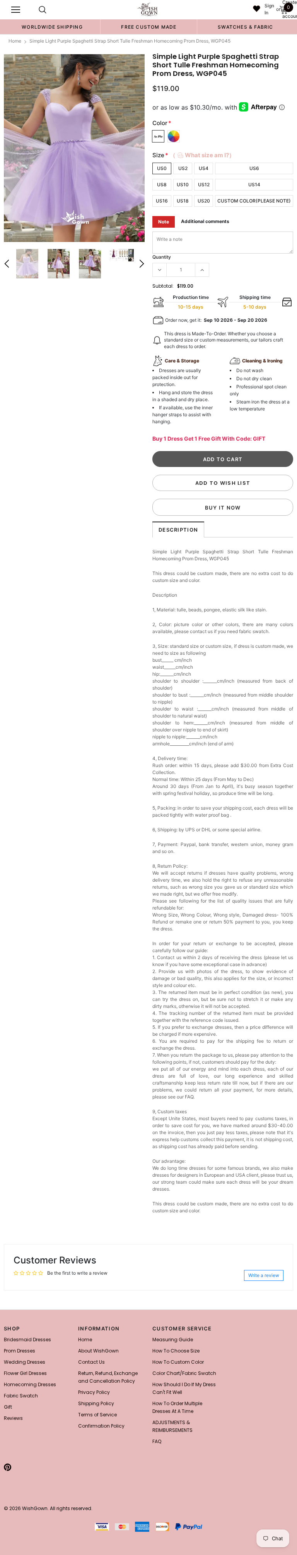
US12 (204, 184)
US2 (183, 168)
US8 (162, 184)
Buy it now (223, 508)
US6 (254, 168)
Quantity (161, 257)
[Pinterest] (7, 1467)
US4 (203, 168)
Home (15, 41)
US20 (204, 201)
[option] (52, 26)
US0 (162, 168)
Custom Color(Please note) (254, 201)
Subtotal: (163, 286)
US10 (183, 184)
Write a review (263, 1275)
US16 (162, 201)
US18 (183, 201)
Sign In (269, 9)
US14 (254, 184)
